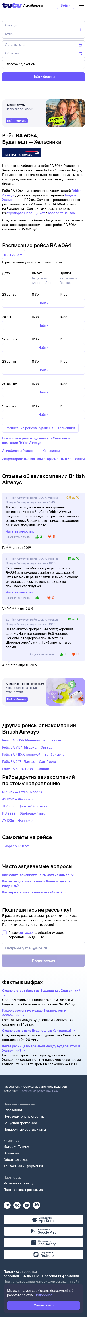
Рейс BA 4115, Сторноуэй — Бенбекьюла (33, 754)
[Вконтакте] (17, 1204)
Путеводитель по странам (24, 1116)
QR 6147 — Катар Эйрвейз (22, 792)
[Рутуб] (36, 1204)
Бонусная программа (20, 1123)
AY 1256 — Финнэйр (17, 820)
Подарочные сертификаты (25, 1129)
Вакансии (11, 1153)
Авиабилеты (12, 1086)
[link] (17, 120)
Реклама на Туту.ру (18, 1183)
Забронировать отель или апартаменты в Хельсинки (43, 459)
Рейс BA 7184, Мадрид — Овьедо (27, 747)
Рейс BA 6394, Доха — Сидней (25, 769)
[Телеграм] (7, 1204)
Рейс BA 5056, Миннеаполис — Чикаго (32, 740)
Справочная (13, 1110)
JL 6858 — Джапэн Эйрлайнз (24, 806)
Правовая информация (60, 1276)
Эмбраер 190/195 (15, 846)
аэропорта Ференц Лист (25, 213)
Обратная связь (16, 1159)
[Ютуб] (26, 1204)
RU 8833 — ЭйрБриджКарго (23, 813)
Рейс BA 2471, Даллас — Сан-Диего (29, 761)
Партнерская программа (23, 1190)
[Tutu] (12, 5)
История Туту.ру (16, 1146)
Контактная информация (23, 1166)
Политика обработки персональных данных (21, 1273)
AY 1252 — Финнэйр (17, 799)
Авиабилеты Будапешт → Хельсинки (31, 451)
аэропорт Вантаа (61, 213)
